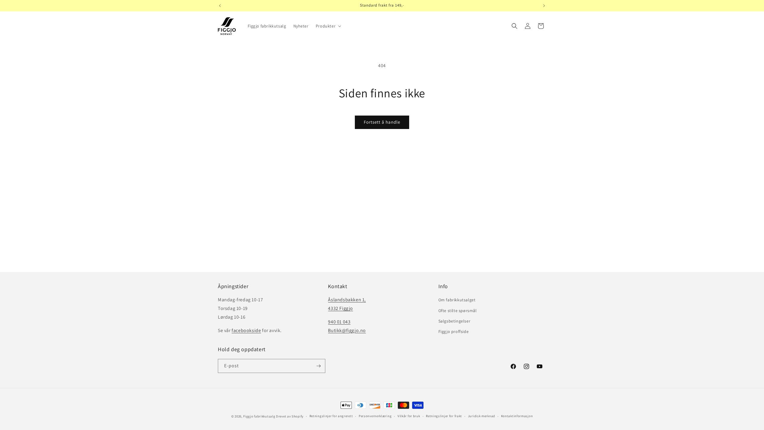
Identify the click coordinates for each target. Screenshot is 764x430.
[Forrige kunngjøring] (220, 5)
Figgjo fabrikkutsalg (259, 416)
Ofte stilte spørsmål (457, 310)
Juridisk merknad (481, 416)
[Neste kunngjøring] (544, 5)
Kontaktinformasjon (517, 416)
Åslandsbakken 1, (347, 300)
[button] (328, 26)
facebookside (246, 330)
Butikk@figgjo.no (347, 330)
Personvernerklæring (375, 416)
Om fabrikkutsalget (457, 299)
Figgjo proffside (453, 331)
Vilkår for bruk (409, 416)
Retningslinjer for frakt (444, 416)
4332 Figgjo (340, 308)
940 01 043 (339, 322)
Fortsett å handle (382, 122)
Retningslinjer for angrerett (331, 416)
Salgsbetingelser (454, 321)
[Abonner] (318, 366)
